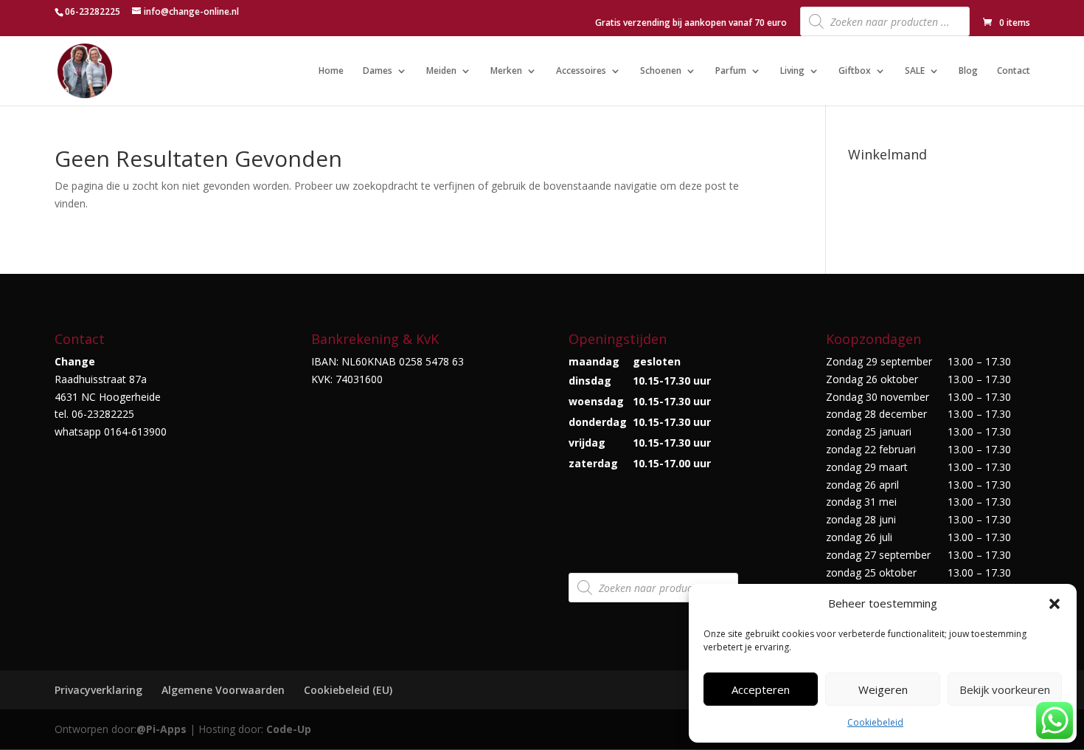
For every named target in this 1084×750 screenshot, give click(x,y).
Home (331, 71)
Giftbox (854, 71)
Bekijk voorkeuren (1004, 689)
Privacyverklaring (98, 690)
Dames (377, 71)
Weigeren (883, 689)
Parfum (730, 71)
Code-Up (288, 729)
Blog (968, 71)
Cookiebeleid (875, 722)
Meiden (441, 71)
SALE (915, 71)
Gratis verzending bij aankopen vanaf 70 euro (691, 23)
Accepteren (761, 689)
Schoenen (660, 71)
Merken (506, 71)
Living (792, 71)
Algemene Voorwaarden (223, 690)
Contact (1013, 71)
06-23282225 (92, 11)
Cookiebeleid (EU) (348, 690)
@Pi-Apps (161, 729)
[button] (1054, 603)
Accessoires (581, 71)
